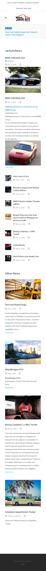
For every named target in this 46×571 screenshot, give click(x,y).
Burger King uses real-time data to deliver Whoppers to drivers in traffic (25, 217)
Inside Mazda (19, 245)
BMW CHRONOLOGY (15, 58)
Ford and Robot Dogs (15, 305)
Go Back (10, 61)
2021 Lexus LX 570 (21, 176)
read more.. (9, 387)
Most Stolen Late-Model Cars (26, 256)
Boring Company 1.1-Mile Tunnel (21, 425)
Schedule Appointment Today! (20, 512)
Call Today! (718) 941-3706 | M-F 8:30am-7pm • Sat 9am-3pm (23, 4)
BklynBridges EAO (14, 369)
